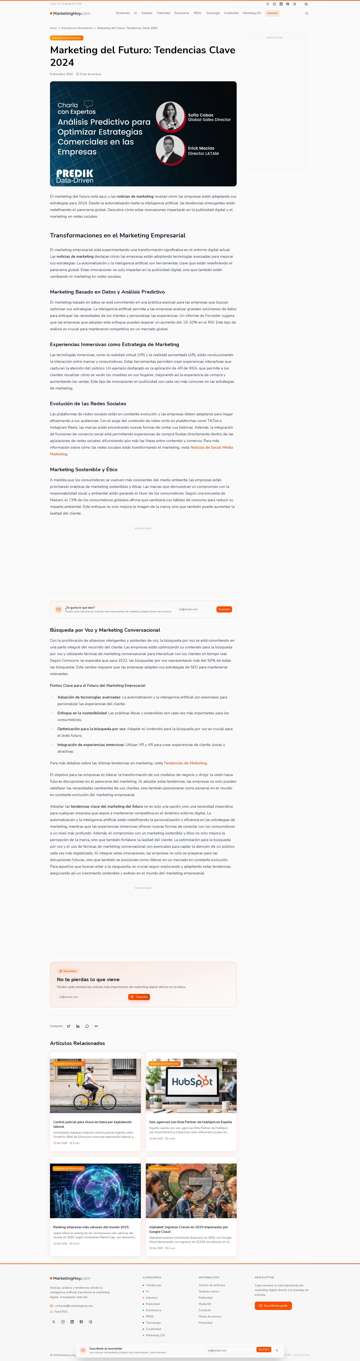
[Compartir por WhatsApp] (87, 1026)
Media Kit (205, 1304)
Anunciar (272, 13)
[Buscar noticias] (306, 13)
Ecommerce (182, 13)
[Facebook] (288, 4)
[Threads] (294, 4)
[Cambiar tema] (306, 4)
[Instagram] (274, 4)
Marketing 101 (252, 13)
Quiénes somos (209, 1291)
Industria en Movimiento (77, 28)
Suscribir (224, 609)
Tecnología (213, 13)
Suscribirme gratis (276, 1306)
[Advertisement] (143, 561)
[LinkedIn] (281, 4)
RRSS (197, 13)
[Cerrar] (277, 1350)
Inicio (53, 28)
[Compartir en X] (68, 1026)
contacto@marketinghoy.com (74, 1306)
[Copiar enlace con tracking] (96, 1026)
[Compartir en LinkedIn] (78, 1026)
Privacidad (205, 1323)
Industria (147, 13)
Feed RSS (61, 1312)
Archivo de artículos (212, 1285)
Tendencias (123, 13)
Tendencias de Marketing (185, 763)
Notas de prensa (210, 1316)
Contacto (205, 1310)
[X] (268, 4)
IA (135, 13)
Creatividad (231, 13)
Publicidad (163, 13)
